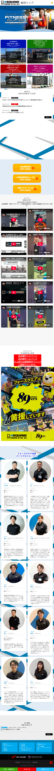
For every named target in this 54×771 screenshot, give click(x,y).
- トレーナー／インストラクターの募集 (44, 748)
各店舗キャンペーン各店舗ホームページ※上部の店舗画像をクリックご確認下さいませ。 (27, 360)
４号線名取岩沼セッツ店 (40, 41)
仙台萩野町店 (13, 41)
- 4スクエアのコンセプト (8, 745)
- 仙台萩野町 (22, 745)
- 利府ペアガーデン (24, 747)
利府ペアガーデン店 (13, 66)
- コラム (4, 747)
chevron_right (49, 117)
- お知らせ (5, 748)
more (47, 117)
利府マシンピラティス (40, 66)
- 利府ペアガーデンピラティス (26, 748)
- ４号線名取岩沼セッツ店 (25, 750)
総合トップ (6, 744)
